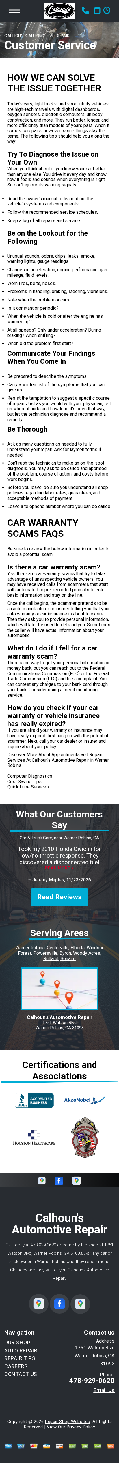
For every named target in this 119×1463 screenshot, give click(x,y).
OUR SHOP (17, 1342)
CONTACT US (20, 1374)
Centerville (57, 947)
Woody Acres (86, 953)
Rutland (50, 958)
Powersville (45, 953)
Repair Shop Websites (67, 1421)
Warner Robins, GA (81, 837)
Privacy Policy (81, 1426)
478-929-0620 (43, 1245)
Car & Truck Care (36, 837)
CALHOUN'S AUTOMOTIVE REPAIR (37, 35)
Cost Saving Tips (24, 781)
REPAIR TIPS (20, 1358)
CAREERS (16, 1366)
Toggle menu (14, 11)
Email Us (104, 1390)
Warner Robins (30, 947)
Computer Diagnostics (29, 776)
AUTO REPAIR (21, 1351)
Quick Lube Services (28, 787)
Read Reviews (59, 897)
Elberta (77, 947)
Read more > (59, 868)
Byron (65, 953)
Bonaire (68, 958)
